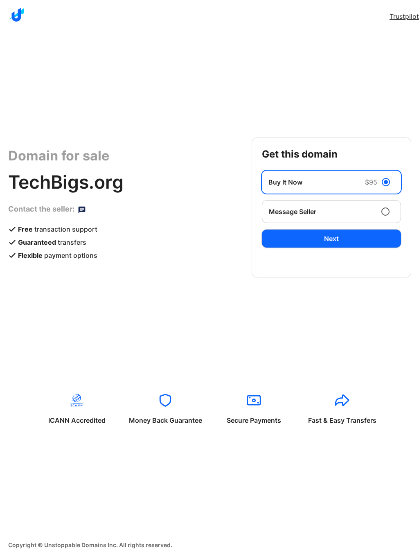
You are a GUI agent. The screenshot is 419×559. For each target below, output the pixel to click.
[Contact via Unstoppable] (82, 209)
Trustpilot (404, 16)
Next (331, 238)
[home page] (16, 15)
